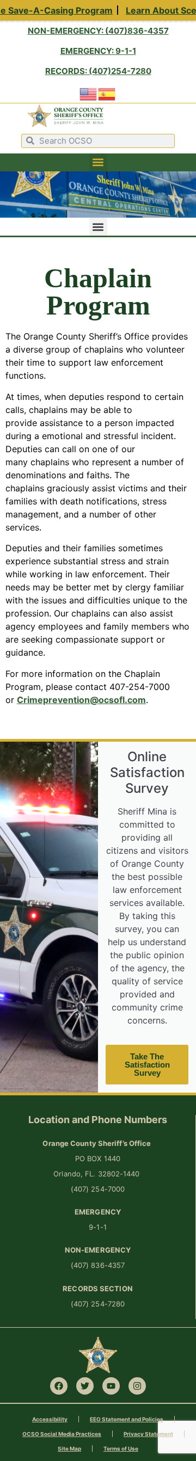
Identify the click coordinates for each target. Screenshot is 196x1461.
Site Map (69, 1448)
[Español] (107, 93)
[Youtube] (111, 1386)
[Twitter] (85, 1386)
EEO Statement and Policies (126, 1419)
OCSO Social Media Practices (61, 1434)
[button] (98, 162)
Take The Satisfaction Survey (147, 1064)
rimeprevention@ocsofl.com (84, 699)
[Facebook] (59, 1386)
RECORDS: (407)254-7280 (98, 71)
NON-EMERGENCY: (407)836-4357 (98, 31)
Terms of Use (120, 1448)
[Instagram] (137, 1386)
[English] (88, 93)
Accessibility (50, 1419)
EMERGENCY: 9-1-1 (98, 51)
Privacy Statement (148, 1434)
